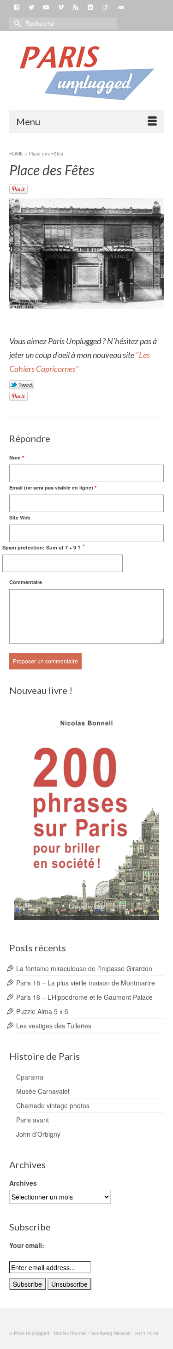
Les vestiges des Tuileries (53, 1025)
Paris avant (32, 1119)
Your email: (26, 1245)
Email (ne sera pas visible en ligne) (52, 487)
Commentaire (25, 582)
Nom (16, 457)
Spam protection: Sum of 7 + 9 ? (41, 547)
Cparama (29, 1076)
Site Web (19, 517)
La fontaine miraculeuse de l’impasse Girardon (84, 968)
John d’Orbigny (38, 1134)
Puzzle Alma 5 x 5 (42, 1011)
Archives (23, 1183)
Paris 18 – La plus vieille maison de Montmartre (85, 982)
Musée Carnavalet (43, 1091)
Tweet (22, 385)
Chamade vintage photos (52, 1105)
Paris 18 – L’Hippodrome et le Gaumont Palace (84, 997)
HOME (16, 153)
